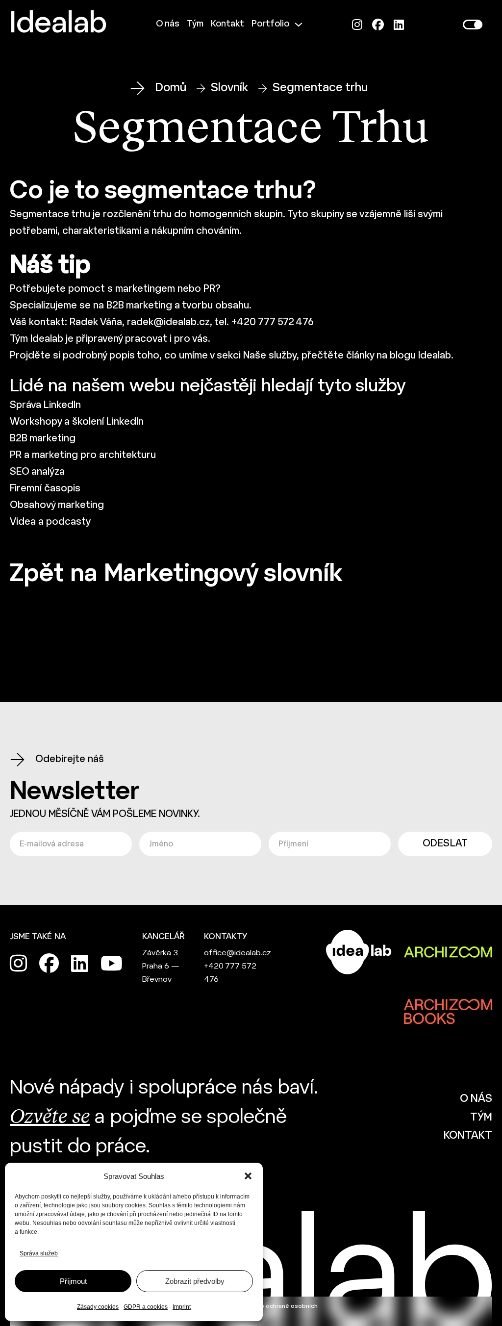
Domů (170, 88)
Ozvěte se (50, 1117)
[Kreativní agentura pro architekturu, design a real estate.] (359, 952)
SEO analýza (37, 472)
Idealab (58, 24)
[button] (248, 1176)
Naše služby (270, 355)
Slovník (229, 88)
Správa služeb (39, 1253)
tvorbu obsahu (215, 305)
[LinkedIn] (399, 25)
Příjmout (73, 1281)
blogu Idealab (420, 355)
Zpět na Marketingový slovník (176, 574)
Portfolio (270, 24)
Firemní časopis (45, 488)
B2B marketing (139, 305)
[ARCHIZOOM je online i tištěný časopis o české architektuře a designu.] (448, 952)
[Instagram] (357, 25)
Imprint (182, 1306)
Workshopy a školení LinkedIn (77, 422)
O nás (167, 24)
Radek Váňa (96, 322)
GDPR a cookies (146, 1306)
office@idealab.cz (237, 953)
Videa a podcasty (50, 522)
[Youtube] (111, 963)
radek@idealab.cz (168, 322)
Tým (195, 24)
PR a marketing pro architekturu (83, 455)
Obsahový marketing (57, 505)
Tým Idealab (36, 339)
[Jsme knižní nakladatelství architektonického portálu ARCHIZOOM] (448, 1004)
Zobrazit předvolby (195, 1281)
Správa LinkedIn (45, 405)
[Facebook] (378, 25)
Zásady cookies (98, 1306)
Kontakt (227, 24)
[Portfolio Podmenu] (298, 24)
